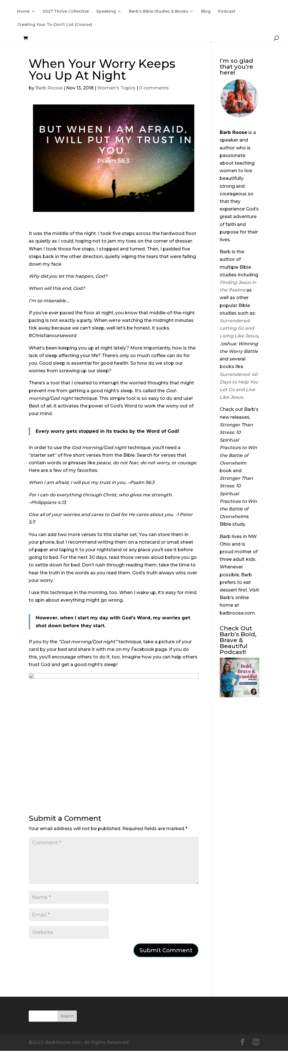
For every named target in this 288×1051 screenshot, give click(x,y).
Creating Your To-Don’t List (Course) (54, 25)
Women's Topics (116, 88)
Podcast (226, 11)
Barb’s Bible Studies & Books (158, 11)
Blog (206, 11)
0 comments (154, 88)
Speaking (106, 11)
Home (23, 11)
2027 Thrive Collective (65, 11)
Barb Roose (48, 88)
